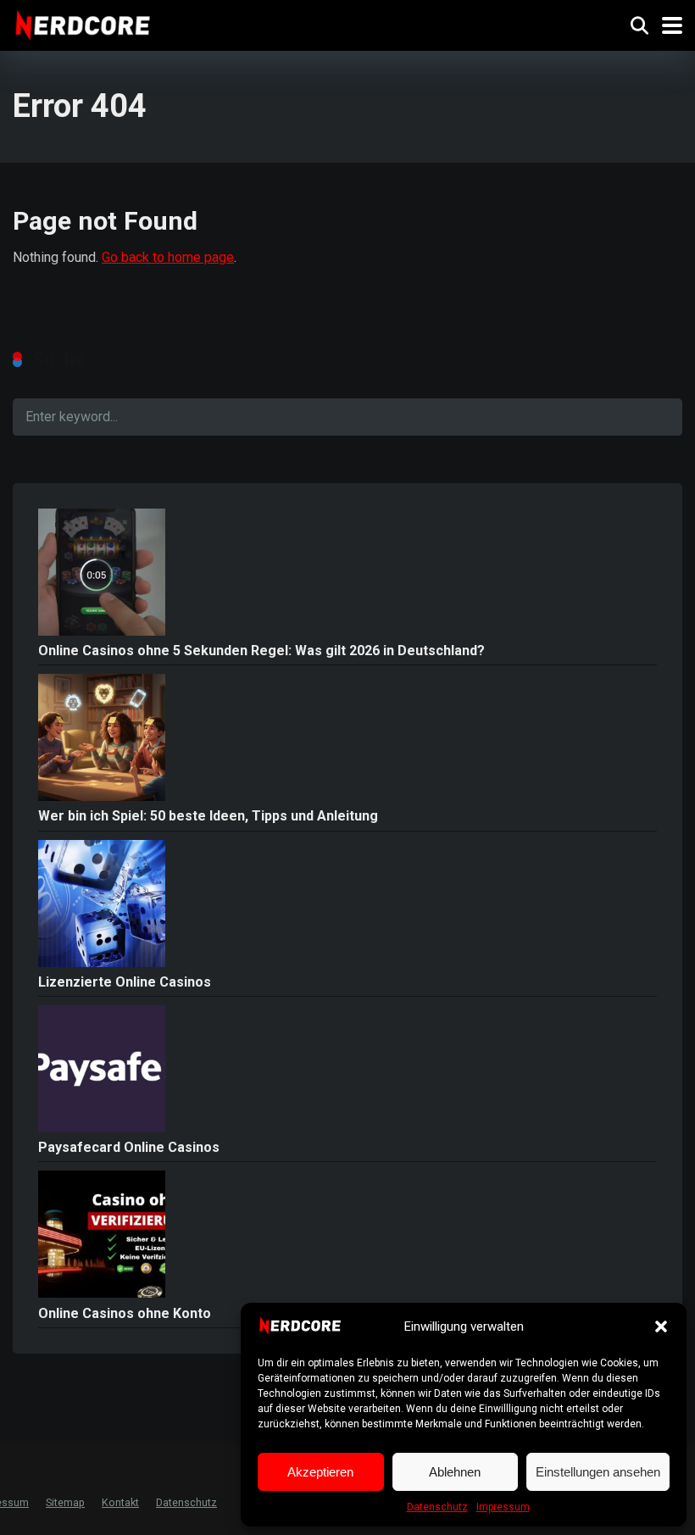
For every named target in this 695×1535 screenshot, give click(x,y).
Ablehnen (455, 1472)
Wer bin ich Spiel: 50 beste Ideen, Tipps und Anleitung (208, 816)
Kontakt (120, 1502)
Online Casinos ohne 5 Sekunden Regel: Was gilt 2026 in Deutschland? (261, 650)
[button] (661, 1326)
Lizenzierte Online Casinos (124, 982)
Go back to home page (168, 257)
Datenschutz (437, 1507)
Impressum (503, 1507)
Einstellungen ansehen (598, 1472)
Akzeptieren (320, 1472)
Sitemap (65, 1502)
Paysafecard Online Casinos (129, 1147)
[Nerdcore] (83, 23)
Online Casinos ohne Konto (124, 1313)
